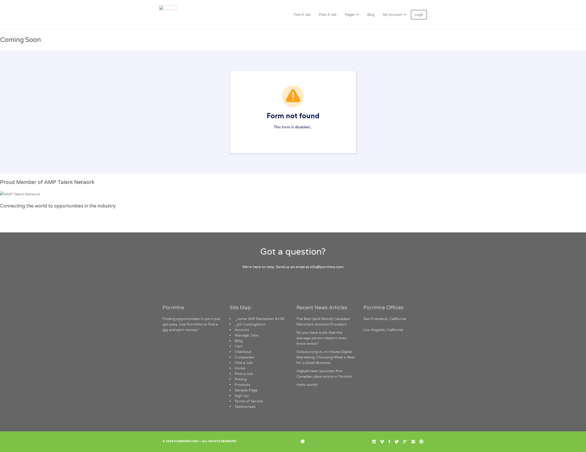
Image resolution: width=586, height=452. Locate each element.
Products (242, 384)
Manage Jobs (246, 335)
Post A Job (327, 15)
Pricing (241, 379)
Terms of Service (249, 401)
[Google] (405, 441)
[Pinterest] (421, 441)
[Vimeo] (382, 441)
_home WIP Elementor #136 (259, 319)
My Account (392, 15)
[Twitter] (397, 441)
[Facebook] (389, 441)
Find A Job (302, 15)
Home (240, 368)
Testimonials (245, 406)
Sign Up (242, 395)
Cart (238, 346)
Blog (370, 15)
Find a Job (244, 363)
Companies (244, 357)
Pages (350, 15)
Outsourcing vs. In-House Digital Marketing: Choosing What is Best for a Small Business (325, 357)
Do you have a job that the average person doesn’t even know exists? (321, 338)
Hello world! (306, 384)
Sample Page (246, 390)
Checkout (243, 352)
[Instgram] (413, 441)
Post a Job (244, 373)
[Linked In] (374, 441)
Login (419, 15)
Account (242, 330)
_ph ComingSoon (250, 324)
